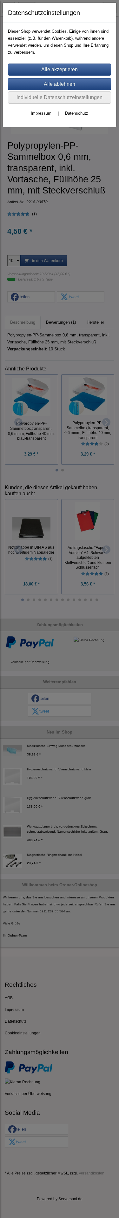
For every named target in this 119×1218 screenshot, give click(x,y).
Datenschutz (76, 113)
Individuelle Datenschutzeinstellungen (59, 97)
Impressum (41, 113)
